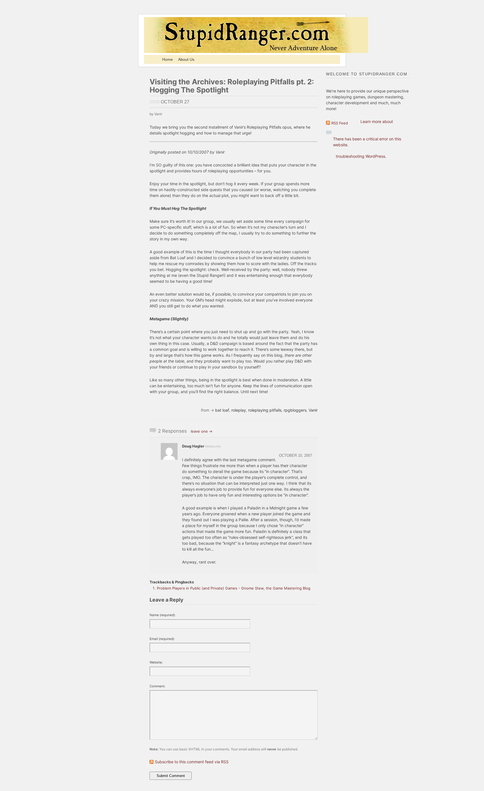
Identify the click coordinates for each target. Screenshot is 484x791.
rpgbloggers (295, 410)
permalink (213, 446)
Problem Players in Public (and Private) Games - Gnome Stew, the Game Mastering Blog (233, 588)
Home (167, 59)
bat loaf (222, 410)
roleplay (238, 410)
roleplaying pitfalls (264, 410)
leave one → (201, 431)
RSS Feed (339, 123)
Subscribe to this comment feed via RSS (192, 761)
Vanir (313, 410)
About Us (186, 59)
